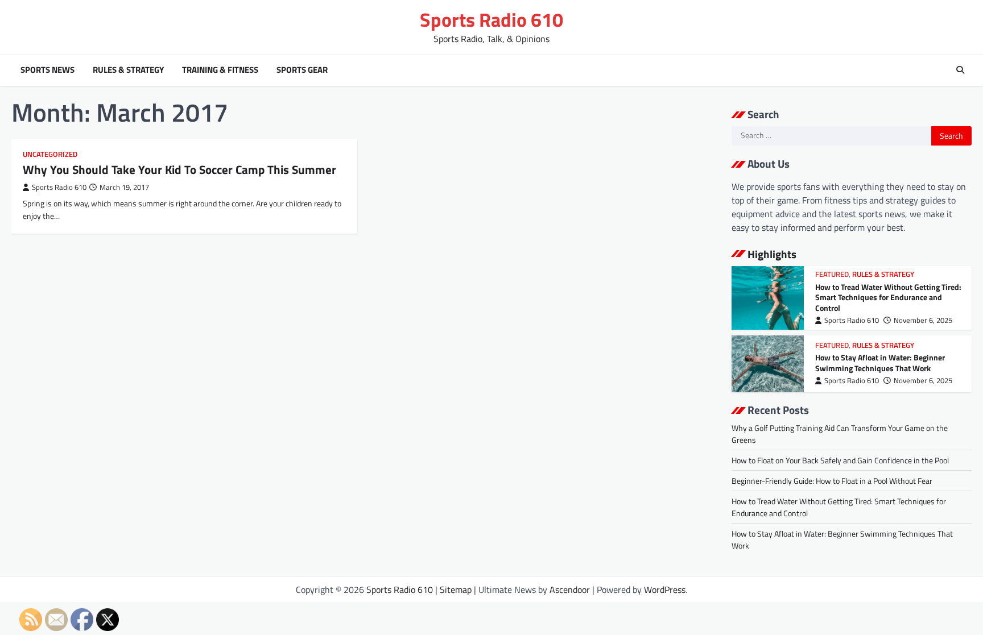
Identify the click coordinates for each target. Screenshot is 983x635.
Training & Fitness (220, 70)
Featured (832, 274)
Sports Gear (302, 70)
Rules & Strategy (128, 70)
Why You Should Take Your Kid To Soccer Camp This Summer (179, 169)
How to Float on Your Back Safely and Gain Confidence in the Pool (840, 460)
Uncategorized (50, 154)
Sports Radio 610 (491, 19)
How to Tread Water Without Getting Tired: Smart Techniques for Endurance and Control (888, 297)
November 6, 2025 (923, 320)
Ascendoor (570, 589)
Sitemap (456, 589)
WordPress (664, 589)
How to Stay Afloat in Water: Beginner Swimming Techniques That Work (880, 363)
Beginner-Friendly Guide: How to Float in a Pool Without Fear (832, 481)
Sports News (47, 70)
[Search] (960, 69)
